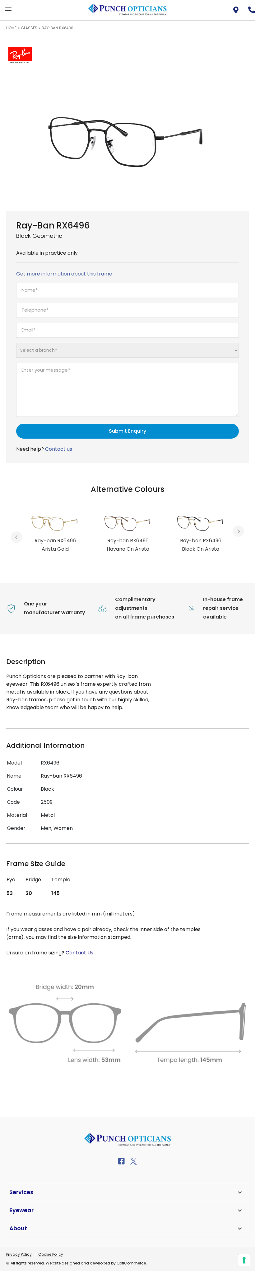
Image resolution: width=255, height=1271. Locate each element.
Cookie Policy (50, 1254)
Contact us (58, 449)
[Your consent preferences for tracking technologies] (244, 1260)
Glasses (29, 28)
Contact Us (79, 952)
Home (11, 28)
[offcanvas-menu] (8, 9)
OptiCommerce (131, 1263)
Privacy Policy (19, 1254)
